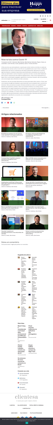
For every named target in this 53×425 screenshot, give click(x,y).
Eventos (24, 25)
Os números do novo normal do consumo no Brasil (22, 361)
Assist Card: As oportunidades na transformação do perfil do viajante (23, 311)
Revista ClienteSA (24, 373)
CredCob (44, 21)
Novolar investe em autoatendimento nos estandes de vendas (12, 232)
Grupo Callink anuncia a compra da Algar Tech (31, 348)
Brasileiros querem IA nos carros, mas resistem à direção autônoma (12, 134)
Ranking (13, 25)
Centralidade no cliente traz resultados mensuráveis (34, 262)
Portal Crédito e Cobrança (36, 405)
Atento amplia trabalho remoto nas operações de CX (21, 349)
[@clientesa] (18, 378)
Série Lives (40, 25)
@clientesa (22, 378)
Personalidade (6, 25)
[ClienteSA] (18, 387)
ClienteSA (36, 19)
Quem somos (14, 413)
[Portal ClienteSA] (18, 382)
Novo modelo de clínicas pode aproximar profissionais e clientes (34, 286)
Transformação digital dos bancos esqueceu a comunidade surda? (34, 274)
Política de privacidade (36, 413)
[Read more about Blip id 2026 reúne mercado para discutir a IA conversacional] (37, 148)
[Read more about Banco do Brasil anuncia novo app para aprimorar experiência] (12, 197)
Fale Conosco (23, 413)
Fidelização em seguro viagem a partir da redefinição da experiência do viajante (34, 312)
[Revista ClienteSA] (18, 373)
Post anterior (5, 107)
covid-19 (10, 63)
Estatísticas (8, 136)
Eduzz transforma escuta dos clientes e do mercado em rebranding (35, 232)
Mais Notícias (21, 62)
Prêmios (19, 25)
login (12, 244)
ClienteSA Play (32, 25)
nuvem (16, 63)
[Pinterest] (8, 102)
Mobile (13, 209)
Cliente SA (3, 136)
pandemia (21, 63)
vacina (25, 63)
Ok (26, 422)
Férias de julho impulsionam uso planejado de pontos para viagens (36, 183)
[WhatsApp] (14, 102)
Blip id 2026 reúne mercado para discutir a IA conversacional (36, 158)
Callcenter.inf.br (22, 405)
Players (39, 62)
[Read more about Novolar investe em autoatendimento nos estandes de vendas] (12, 222)
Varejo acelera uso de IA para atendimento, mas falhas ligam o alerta (36, 208)
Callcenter (43, 19)
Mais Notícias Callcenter (30, 62)
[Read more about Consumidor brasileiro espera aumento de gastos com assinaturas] (12, 148)
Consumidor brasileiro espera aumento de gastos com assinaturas (10, 159)
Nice (13, 63)
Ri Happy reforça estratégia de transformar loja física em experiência (35, 135)
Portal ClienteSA (24, 382)
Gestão (32, 137)
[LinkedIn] (11, 102)
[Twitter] (5, 102)
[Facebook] (2, 102)
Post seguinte (46, 107)
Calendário (28, 161)
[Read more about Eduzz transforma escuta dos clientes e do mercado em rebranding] (37, 222)
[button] (50, 20)
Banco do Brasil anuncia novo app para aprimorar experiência (11, 207)
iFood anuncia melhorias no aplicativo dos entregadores (32, 330)
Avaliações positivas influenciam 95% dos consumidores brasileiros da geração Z (12, 184)
